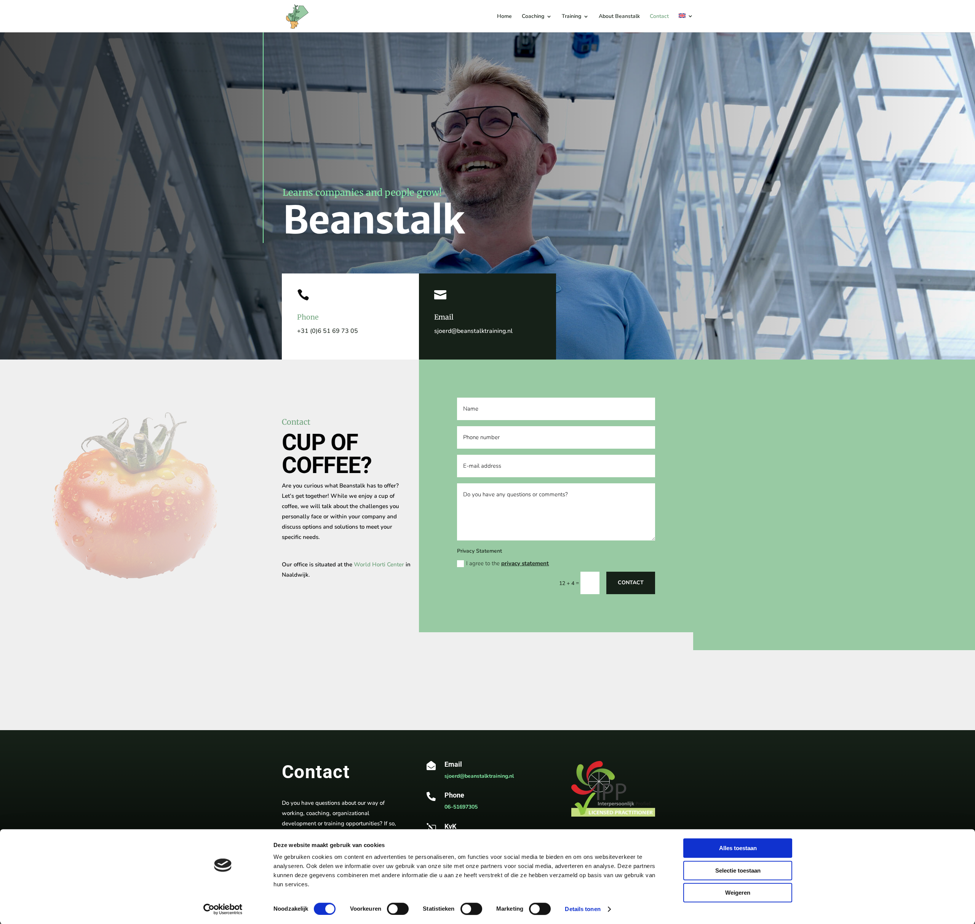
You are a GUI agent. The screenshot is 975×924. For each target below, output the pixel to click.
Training (571, 17)
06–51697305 (461, 806)
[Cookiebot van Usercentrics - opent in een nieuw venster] (223, 909)
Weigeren (737, 892)
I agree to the (507, 563)
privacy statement (525, 563)
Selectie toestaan (738, 870)
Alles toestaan (738, 848)
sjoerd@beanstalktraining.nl (473, 331)
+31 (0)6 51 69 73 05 (327, 331)
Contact (659, 17)
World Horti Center (379, 564)
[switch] (398, 909)
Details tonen (582, 909)
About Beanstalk (619, 17)
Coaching (533, 17)
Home (504, 17)
